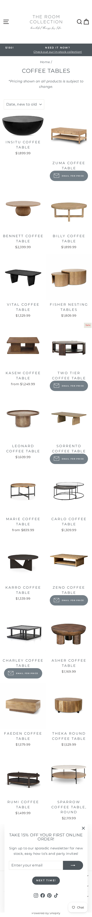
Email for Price (73, 176)
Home (45, 62)
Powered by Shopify (46, 913)
